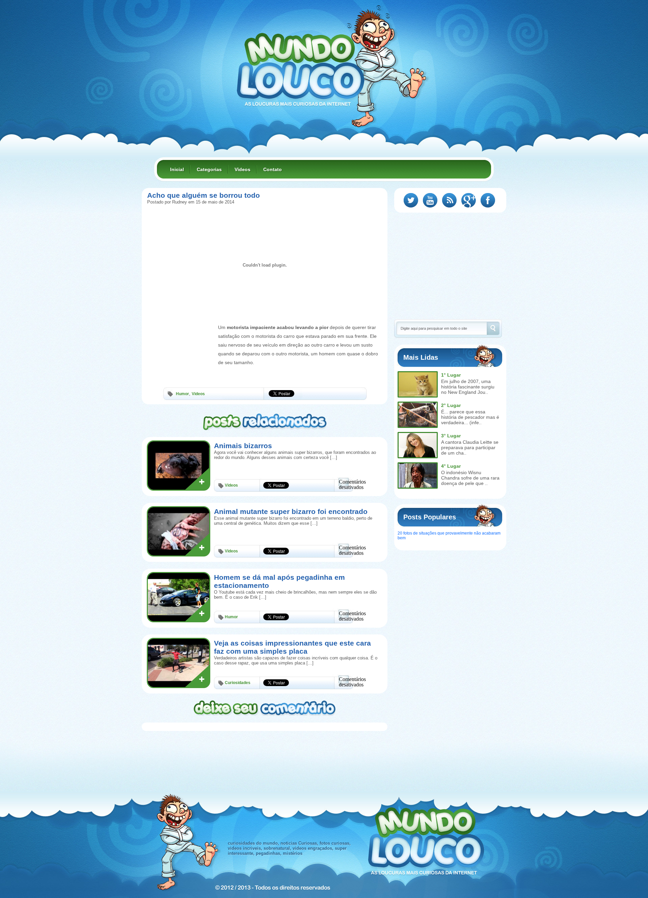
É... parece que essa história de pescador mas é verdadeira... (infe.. (470, 417)
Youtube (430, 200)
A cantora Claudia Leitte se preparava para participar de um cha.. (469, 447)
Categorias (209, 169)
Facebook (488, 200)
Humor (182, 393)
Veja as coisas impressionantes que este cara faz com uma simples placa (292, 647)
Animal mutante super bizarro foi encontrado (291, 511)
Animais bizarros (243, 446)
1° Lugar (451, 375)
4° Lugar (451, 466)
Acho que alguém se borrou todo (203, 195)
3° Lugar (451, 435)
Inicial (177, 169)
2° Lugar (451, 405)
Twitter (411, 200)
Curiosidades (237, 682)
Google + (468, 200)
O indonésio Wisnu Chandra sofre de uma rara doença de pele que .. (470, 478)
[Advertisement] (181, 338)
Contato (272, 169)
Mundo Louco (300, 65)
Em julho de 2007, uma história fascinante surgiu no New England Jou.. (467, 387)
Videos (242, 169)
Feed (449, 200)
